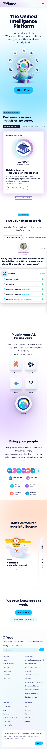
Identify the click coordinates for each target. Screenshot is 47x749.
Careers (27, 714)
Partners (28, 710)
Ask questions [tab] (12, 237)
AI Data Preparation (31, 675)
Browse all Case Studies (23, 198)
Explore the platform (22, 619)
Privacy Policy (33, 736)
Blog (4, 710)
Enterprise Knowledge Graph (34, 660)
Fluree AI (6, 660)
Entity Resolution (31, 667)
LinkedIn (28, 721)
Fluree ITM (6, 678)
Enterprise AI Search (32, 686)
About (27, 706)
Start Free (23, 90)
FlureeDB (6, 667)
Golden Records (30, 664)
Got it (39, 743)
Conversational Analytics (33, 682)
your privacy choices (16, 738)
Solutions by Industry (32, 697)
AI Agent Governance (32, 693)
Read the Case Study (16, 188)
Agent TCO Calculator (10, 717)
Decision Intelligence (11, 126)
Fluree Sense (7, 671)
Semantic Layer (30, 671)
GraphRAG (28, 678)
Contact (28, 717)
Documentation (8, 725)
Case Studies (7, 721)
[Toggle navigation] (42, 3)
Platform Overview (9, 664)
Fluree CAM (6, 675)
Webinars (6, 714)
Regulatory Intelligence (30, 126)
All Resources (7, 706)
